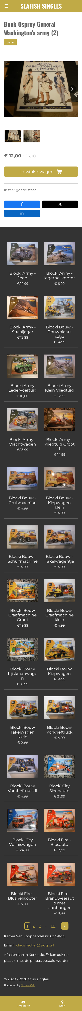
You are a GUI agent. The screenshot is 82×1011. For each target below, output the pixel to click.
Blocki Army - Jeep (22, 275)
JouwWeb (28, 985)
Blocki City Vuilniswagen (22, 842)
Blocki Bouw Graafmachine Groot (22, 615)
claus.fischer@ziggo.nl (35, 945)
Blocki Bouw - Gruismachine (22, 500)
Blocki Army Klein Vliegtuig (59, 388)
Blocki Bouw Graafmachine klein (59, 615)
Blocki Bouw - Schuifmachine (23, 558)
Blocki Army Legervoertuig (22, 388)
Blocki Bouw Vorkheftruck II (22, 788)
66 (53, 926)
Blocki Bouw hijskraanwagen (22, 674)
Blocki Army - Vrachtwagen (22, 442)
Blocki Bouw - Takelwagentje (59, 558)
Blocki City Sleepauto (59, 788)
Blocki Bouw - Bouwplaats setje (59, 332)
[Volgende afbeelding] (72, 89)
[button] (12, 136)
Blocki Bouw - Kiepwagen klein (59, 503)
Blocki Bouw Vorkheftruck (59, 729)
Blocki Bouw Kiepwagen (59, 671)
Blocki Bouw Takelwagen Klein (22, 732)
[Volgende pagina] (65, 926)
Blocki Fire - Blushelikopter (22, 896)
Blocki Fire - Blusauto (59, 842)
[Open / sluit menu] (6, 6)
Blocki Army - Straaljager (22, 329)
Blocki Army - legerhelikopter (59, 275)
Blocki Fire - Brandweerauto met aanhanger (59, 900)
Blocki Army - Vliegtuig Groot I (59, 444)
